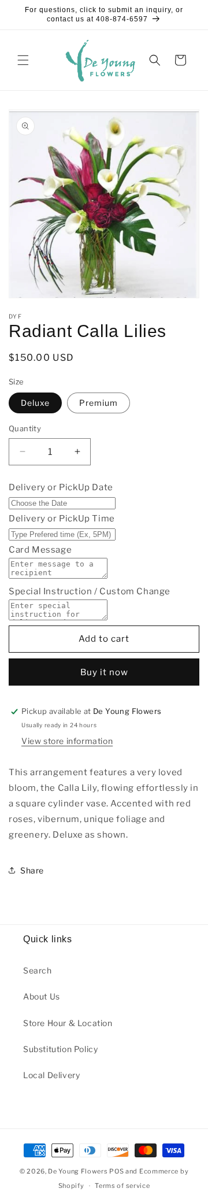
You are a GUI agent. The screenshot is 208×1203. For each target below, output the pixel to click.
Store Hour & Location (68, 1023)
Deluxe (35, 403)
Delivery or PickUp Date (61, 487)
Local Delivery (51, 1075)
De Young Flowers (77, 1171)
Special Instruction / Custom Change (89, 591)
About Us (41, 996)
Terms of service (122, 1186)
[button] (23, 60)
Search (37, 970)
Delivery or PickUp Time (62, 518)
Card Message (40, 550)
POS (116, 1171)
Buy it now (104, 672)
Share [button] (32, 870)
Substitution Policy (60, 1049)
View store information (67, 741)
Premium (98, 403)
